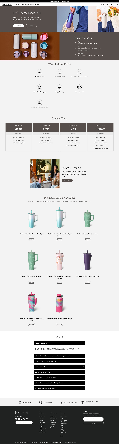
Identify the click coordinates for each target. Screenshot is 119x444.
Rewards (103, 4)
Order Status (53, 418)
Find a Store (53, 422)
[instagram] (16, 419)
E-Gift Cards (43, 428)
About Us (63, 414)
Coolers (41, 418)
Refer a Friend (64, 423)
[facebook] (19, 419)
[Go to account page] (111, 4)
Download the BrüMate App (43, 431)
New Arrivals (42, 414)
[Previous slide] (2, 1)
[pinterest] (24, 419)
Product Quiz (53, 414)
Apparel (41, 426)
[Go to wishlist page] (107, 4)
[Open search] (109, 4)
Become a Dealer (63, 429)
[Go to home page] (24, 412)
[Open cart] (115, 4)
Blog (62, 418)
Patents (62, 436)
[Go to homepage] (7, 4)
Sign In (31, 25)
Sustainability (64, 416)
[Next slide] (117, 1)
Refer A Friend (67, 180)
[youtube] (27, 419)
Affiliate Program (63, 426)
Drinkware (42, 416)
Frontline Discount (52, 427)
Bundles (41, 420)
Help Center (53, 416)
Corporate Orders (63, 433)
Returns (52, 420)
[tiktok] (21, 419)
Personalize (42, 422)
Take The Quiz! (66, 1)
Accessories (42, 424)
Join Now (19, 25)
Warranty (52, 424)
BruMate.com (56, 348)
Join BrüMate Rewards (64, 421)
